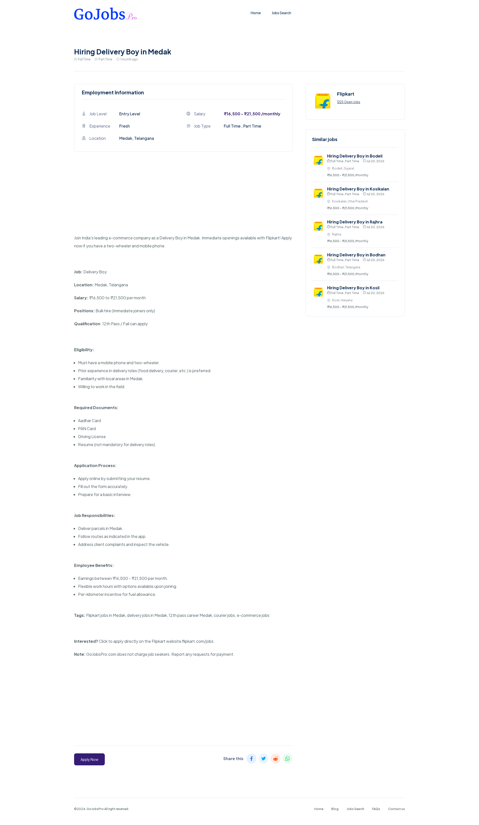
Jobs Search (281, 12)
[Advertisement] (183, 199)
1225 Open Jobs (348, 102)
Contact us (396, 809)
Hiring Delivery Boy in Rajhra (354, 221)
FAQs (376, 809)
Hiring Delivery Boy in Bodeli (354, 156)
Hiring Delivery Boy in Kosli (353, 287)
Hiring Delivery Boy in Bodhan (356, 254)
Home (256, 12)
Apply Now (89, 759)
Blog (335, 809)
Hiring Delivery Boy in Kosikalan (358, 188)
